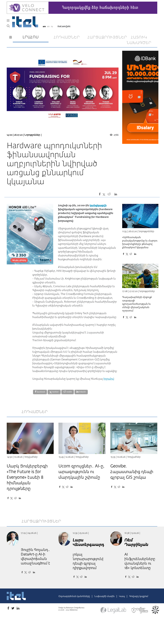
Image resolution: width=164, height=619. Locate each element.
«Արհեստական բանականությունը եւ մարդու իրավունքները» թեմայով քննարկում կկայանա (139, 242)
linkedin (82, 392)
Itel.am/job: (64, 26)
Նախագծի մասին (104, 596)
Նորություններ (32, 135)
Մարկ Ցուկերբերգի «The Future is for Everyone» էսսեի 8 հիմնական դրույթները (27, 477)
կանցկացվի (98, 205)
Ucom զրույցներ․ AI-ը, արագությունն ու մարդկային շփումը (81, 472)
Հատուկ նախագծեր (139, 40)
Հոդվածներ (31, 457)
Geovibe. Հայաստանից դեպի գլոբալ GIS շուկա (131, 472)
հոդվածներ (67, 37)
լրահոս (31, 37)
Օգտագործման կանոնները (74, 596)
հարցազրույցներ (104, 37)
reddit (69, 392)
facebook (40, 392)
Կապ (122, 596)
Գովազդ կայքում (138, 596)
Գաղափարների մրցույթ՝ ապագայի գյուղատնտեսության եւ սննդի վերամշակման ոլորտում (137, 304)
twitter (55, 392)
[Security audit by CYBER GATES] (140, 610)
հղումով (108, 379)
